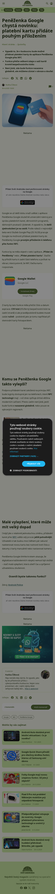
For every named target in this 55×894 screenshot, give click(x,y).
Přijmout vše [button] (33, 464)
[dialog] (27, 447)
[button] (27, 456)
